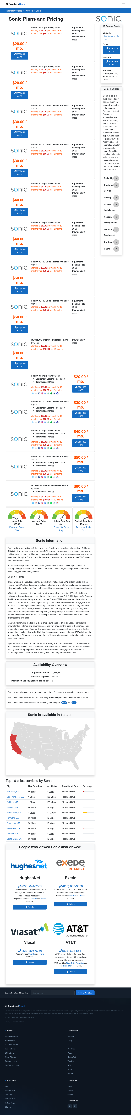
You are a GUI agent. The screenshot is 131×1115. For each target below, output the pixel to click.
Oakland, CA (12, 802)
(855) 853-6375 (20, 55)
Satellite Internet (11, 1061)
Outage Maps (10, 1103)
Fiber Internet (10, 1040)
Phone (43, 898)
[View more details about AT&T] (70, 929)
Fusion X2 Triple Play (83, 529)
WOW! (70, 1069)
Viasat (70, 1053)
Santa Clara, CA (14, 838)
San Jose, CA (13, 791)
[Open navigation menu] (123, 4)
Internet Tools (10, 1090)
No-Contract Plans (12, 1065)
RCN (69, 1065)
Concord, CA (12, 833)
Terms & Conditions (18, 1022)
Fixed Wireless (10, 1057)
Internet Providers (11, 1036)
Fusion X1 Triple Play (16, 529)
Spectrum (71, 1049)
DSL (73, 702)
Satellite (33, 898)
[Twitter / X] (75, 1106)
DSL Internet (9, 1053)
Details (31, 907)
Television (80, 963)
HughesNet (72, 1057)
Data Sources (10, 1098)
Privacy (7, 1022)
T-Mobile (71, 1061)
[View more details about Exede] (70, 864)
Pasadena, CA (13, 828)
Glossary (8, 1094)
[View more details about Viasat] (30, 929)
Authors (70, 1090)
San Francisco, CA (15, 796)
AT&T (70, 1044)
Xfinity (70, 1040)
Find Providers (86, 993)
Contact (70, 1094)
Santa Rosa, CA (14, 812)
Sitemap (8, 1107)
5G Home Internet (66, 965)
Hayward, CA (13, 817)
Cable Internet (10, 1049)
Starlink (70, 1073)
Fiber (64, 702)
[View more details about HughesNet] (30, 864)
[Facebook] (70, 1106)
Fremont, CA (12, 807)
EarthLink (71, 1036)
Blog (6, 1086)
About (70, 1086)
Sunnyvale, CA (13, 823)
